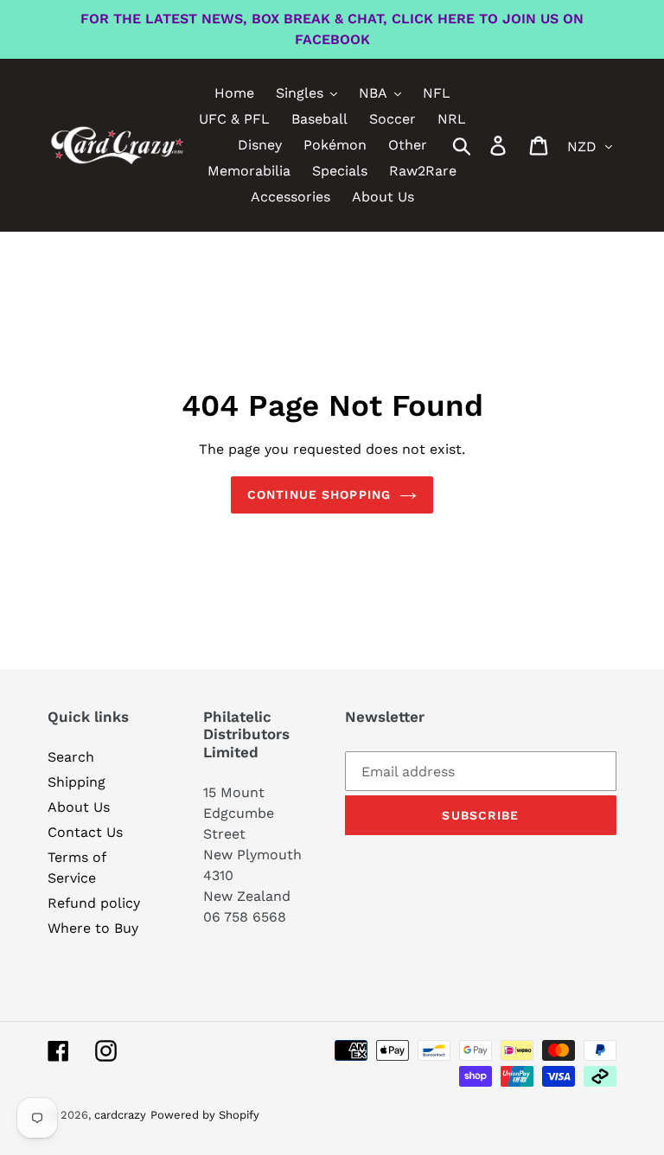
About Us (79, 807)
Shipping (76, 782)
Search (71, 757)
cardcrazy (120, 1114)
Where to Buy (93, 928)
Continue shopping (319, 494)
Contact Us (85, 832)
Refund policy (94, 903)
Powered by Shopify (204, 1114)
